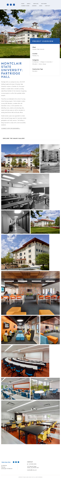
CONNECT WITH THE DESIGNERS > (10, 128)
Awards (34, 5)
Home (22, 3)
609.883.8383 (32, 464)
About (29, 3)
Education (34, 64)
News (40, 5)
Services (35, 3)
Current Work (25, 5)
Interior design (42, 64)
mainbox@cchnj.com (32, 470)
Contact (47, 5)
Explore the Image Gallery (14, 138)
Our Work (44, 3)
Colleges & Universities (46, 62)
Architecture (35, 62)
